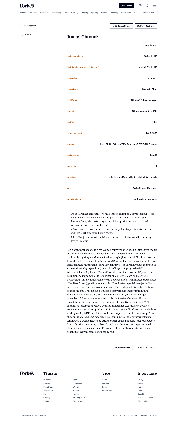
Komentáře (77, 383)
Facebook (117, 416)
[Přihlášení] (140, 5)
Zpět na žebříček (29, 26)
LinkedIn (143, 416)
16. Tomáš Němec (122, 26)
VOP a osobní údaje (145, 398)
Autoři (104, 380)
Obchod (105, 383)
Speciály (94, 13)
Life (66, 13)
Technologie (57, 13)
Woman (104, 13)
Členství (140, 383)
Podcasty (114, 13)
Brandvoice (77, 401)
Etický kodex (142, 401)
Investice (23, 13)
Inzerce (140, 387)
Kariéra (140, 390)
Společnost (44, 13)
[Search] (147, 5)
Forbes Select (148, 13)
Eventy (136, 13)
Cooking (74, 13)
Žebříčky (84, 13)
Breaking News (79, 398)
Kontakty (141, 394)
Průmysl (33, 13)
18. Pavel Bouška (144, 26)
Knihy (104, 387)
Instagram (132, 416)
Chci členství (126, 6)
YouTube (153, 416)
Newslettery (126, 13)
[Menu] (154, 5)
